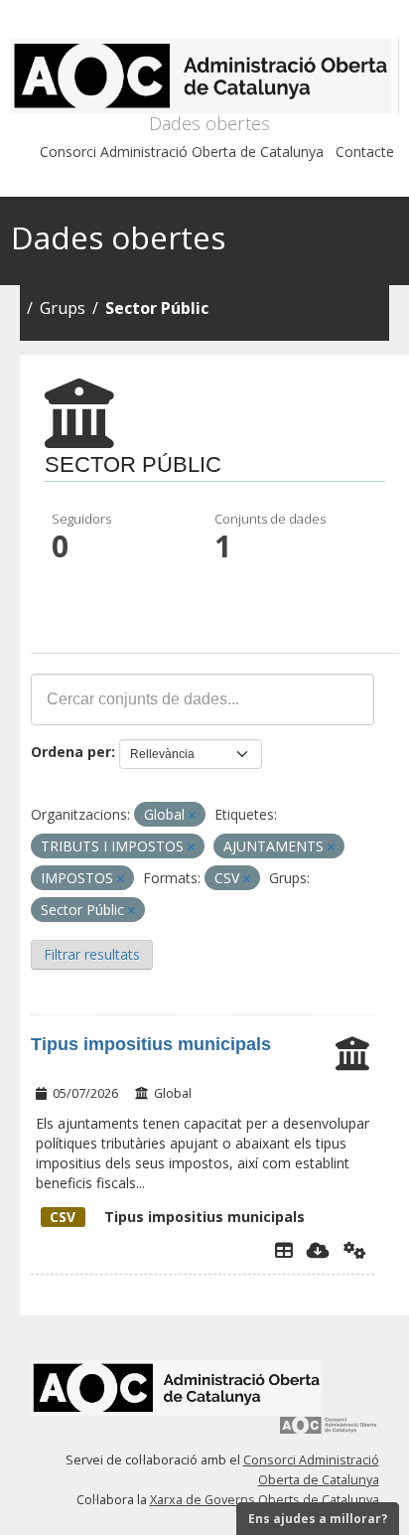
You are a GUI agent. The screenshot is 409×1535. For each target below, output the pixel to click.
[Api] (354, 1250)
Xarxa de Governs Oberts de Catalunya (264, 1499)
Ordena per (71, 751)
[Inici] (205, 76)
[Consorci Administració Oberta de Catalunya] (328, 1432)
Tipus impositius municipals (151, 1044)
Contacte (365, 151)
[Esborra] (192, 815)
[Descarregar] (318, 1250)
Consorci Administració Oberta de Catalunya (182, 151)
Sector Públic (156, 308)
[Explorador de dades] (284, 1250)
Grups (62, 308)
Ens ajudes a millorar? (317, 1518)
